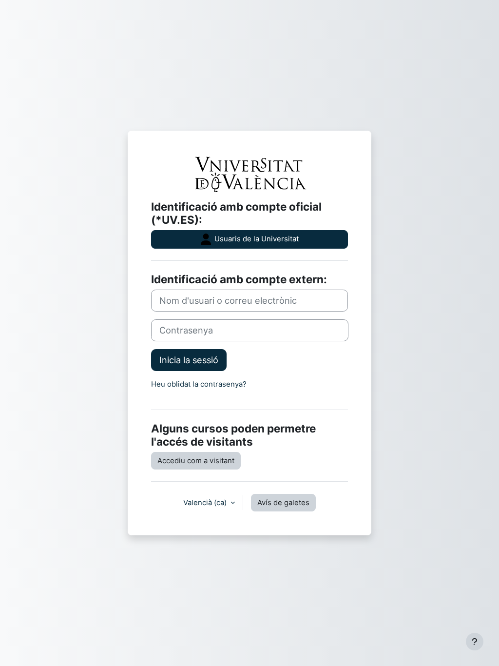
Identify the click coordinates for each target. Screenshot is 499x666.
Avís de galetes (283, 502)
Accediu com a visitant (195, 460)
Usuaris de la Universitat (255, 239)
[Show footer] (474, 641)
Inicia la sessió (188, 359)
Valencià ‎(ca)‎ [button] (206, 502)
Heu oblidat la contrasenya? (199, 384)
